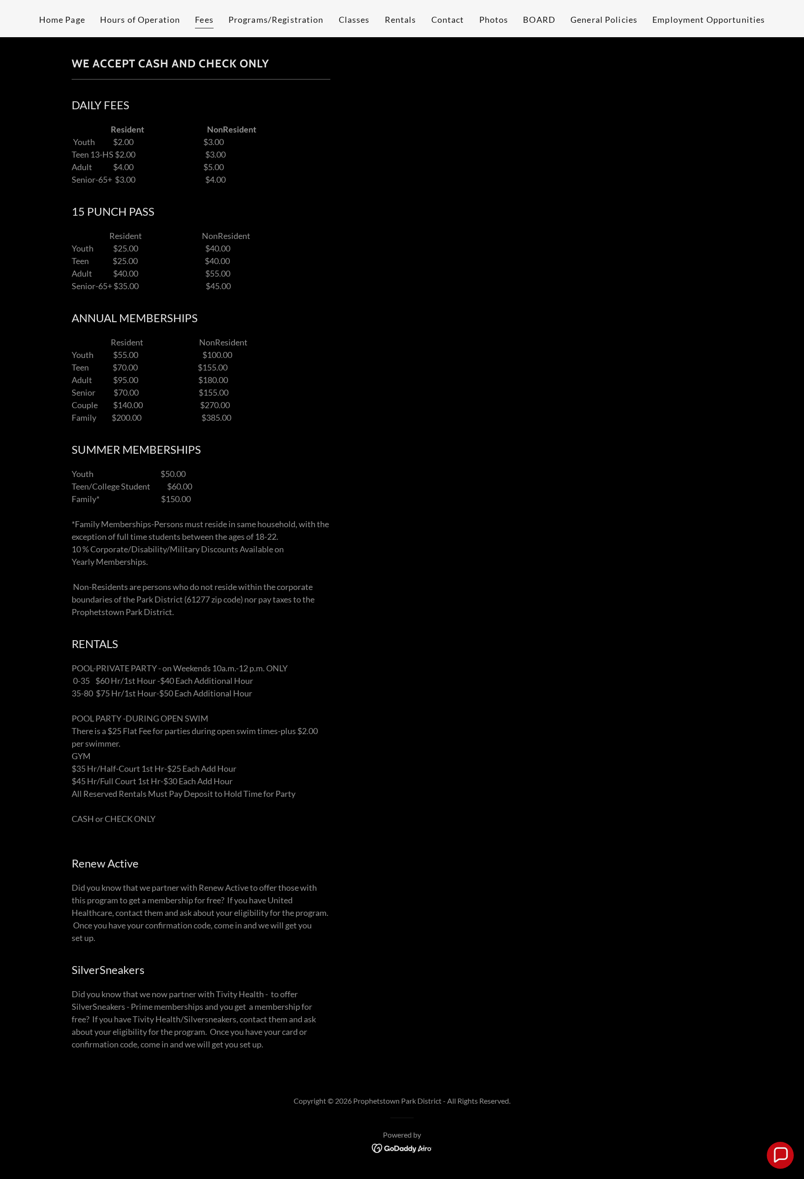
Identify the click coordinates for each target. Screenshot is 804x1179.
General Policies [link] (603, 19)
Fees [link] (204, 19)
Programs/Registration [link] (276, 19)
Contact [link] (447, 19)
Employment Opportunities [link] (708, 19)
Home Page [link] (62, 19)
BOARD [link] (539, 19)
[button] (780, 1155)
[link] (402, 1147)
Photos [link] (494, 19)
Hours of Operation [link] (140, 19)
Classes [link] (354, 19)
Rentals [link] (400, 19)
